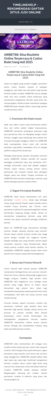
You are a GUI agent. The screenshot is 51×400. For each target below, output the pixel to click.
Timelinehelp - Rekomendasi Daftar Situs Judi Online (25, 8)
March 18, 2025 (10, 67)
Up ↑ (26, 395)
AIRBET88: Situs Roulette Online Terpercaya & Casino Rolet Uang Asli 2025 (23, 58)
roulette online (20, 200)
